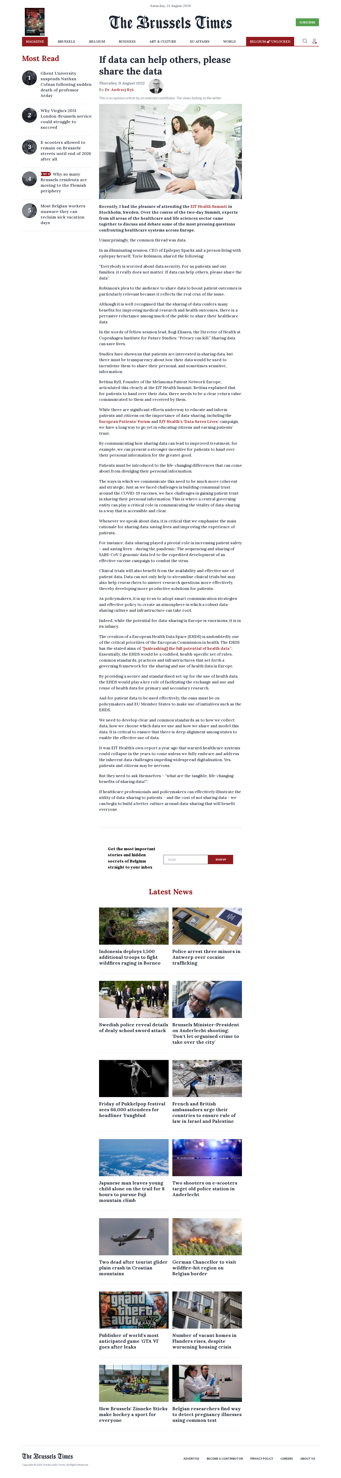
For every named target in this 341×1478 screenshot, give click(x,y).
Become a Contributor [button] (225, 1458)
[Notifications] (314, 41)
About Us (307, 1458)
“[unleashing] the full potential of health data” (187, 648)
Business (127, 41)
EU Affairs (199, 41)
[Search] (305, 41)
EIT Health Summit (208, 206)
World (229, 41)
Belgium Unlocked (270, 41)
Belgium (97, 41)
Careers (286, 1458)
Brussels (66, 41)
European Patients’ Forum (124, 421)
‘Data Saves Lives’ (201, 421)
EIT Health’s (171, 421)
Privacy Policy (261, 1458)
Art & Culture (163, 41)
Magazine (35, 41)
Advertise (191, 1458)
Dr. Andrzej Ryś (119, 89)
